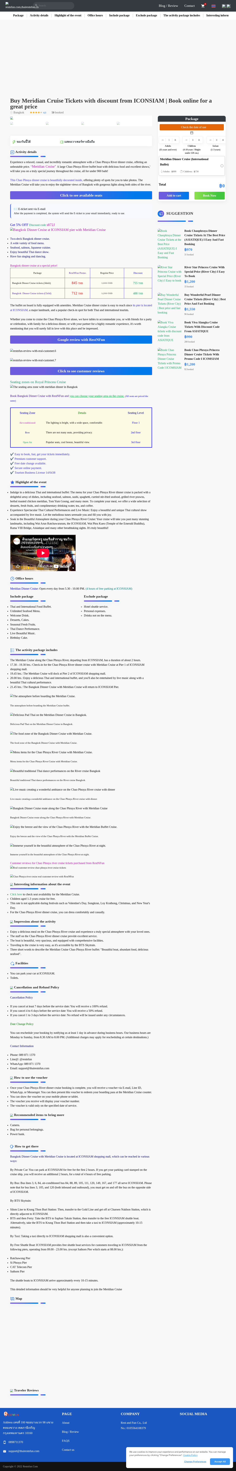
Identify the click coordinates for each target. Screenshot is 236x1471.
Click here (16, 894)
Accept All (220, 1461)
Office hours (95, 15)
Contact (189, 6)
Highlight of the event (68, 15)
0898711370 (15, 1442)
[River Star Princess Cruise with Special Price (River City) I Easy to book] (170, 273)
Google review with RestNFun (81, 340)
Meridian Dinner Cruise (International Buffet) (184, 165)
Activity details (39, 15)
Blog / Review (168, 6)
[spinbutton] (169, 140)
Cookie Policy (190, 1455)
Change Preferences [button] (195, 1461)
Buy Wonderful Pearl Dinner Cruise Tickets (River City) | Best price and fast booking (205, 299)
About (65, 1422)
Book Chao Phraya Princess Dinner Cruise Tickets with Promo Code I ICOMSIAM (202, 354)
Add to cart (174, 195)
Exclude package (146, 15)
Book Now (209, 195)
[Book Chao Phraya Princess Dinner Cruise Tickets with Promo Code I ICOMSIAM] (170, 358)
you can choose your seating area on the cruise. (97, 395)
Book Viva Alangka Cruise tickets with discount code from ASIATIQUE (202, 327)
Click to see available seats (81, 195)
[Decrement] (163, 140)
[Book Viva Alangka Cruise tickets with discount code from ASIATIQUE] (170, 331)
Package (18, 15)
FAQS (66, 1440)
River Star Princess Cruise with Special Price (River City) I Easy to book (204, 272)
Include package (119, 15)
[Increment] (175, 140)
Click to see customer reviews (81, 371)
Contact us (68, 1449)
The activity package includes (181, 15)
